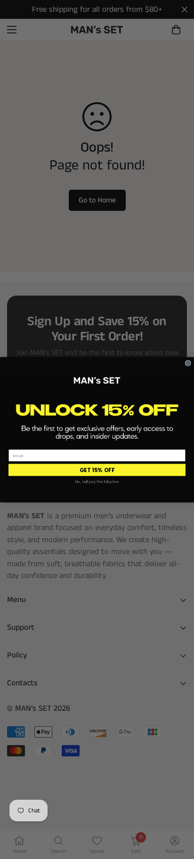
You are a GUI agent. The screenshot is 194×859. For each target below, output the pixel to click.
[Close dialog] (188, 363)
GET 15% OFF (97, 470)
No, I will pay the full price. (97, 481)
